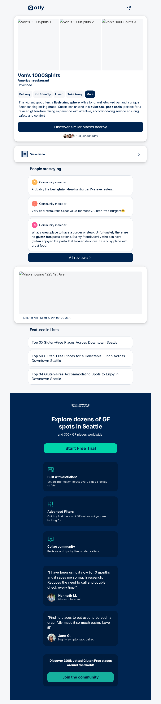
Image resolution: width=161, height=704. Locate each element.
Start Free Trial (80, 448)
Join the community (80, 677)
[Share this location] (129, 8)
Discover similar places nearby (80, 127)
